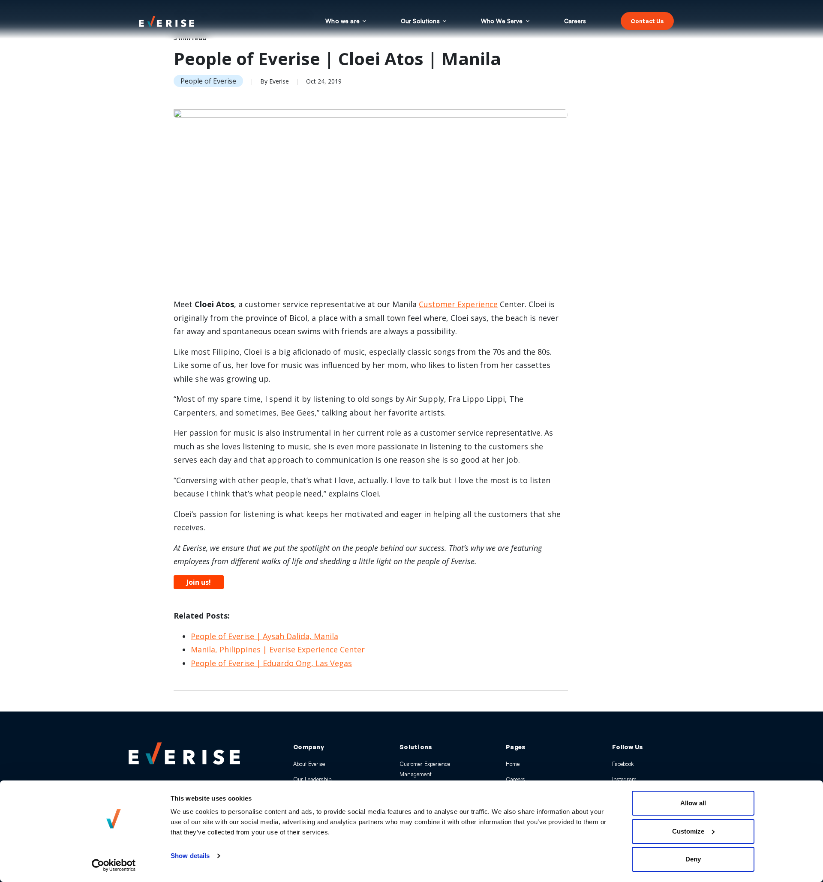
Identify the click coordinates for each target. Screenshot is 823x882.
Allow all (693, 803)
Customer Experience (458, 304)
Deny (693, 859)
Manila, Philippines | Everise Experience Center (278, 649)
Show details (190, 855)
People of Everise (208, 81)
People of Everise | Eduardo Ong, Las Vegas (271, 663)
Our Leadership (312, 779)
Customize (688, 831)
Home (513, 763)
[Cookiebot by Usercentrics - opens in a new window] (113, 865)
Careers (515, 779)
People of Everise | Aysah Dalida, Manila (264, 636)
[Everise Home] (184, 753)
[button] (345, 21)
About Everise (309, 763)
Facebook (623, 763)
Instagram (624, 779)
